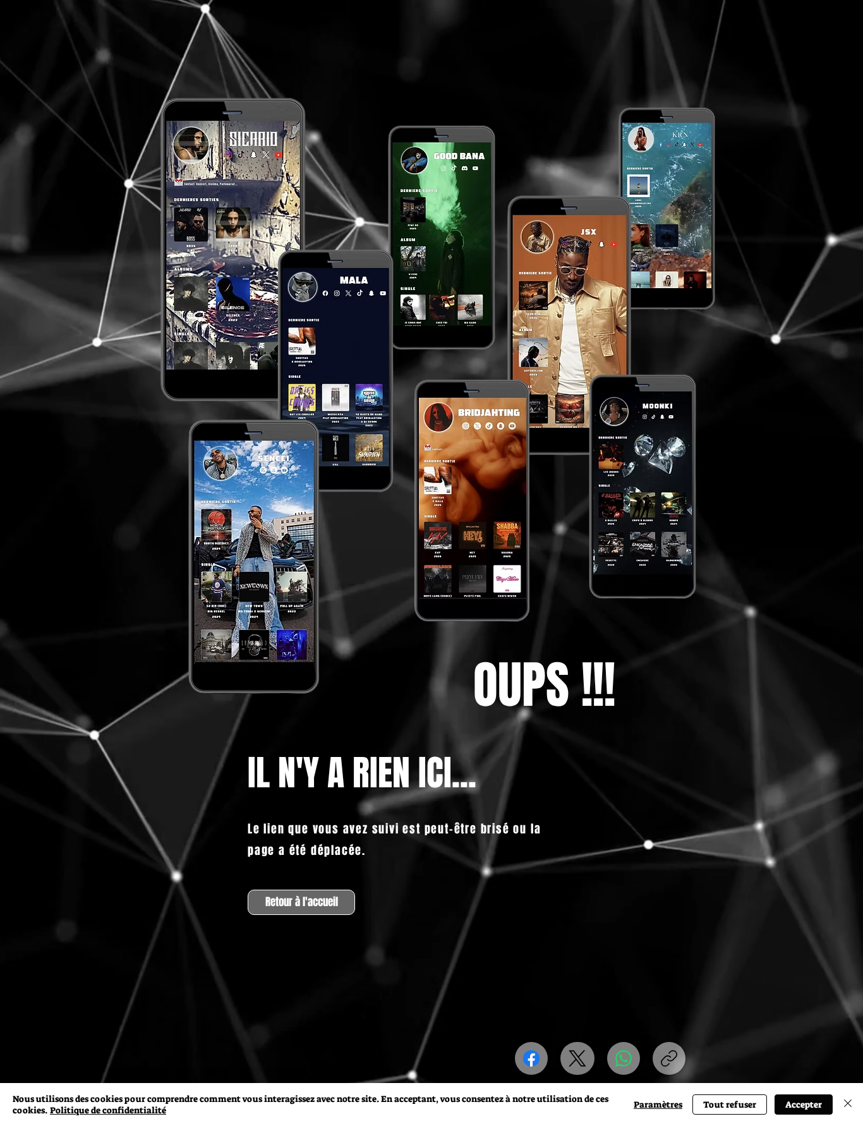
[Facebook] (531, 1058)
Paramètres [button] (658, 1104)
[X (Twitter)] (577, 1058)
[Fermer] (847, 1104)
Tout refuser (729, 1104)
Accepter (803, 1104)
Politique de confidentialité (108, 1110)
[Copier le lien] (669, 1058)
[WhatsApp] (623, 1058)
